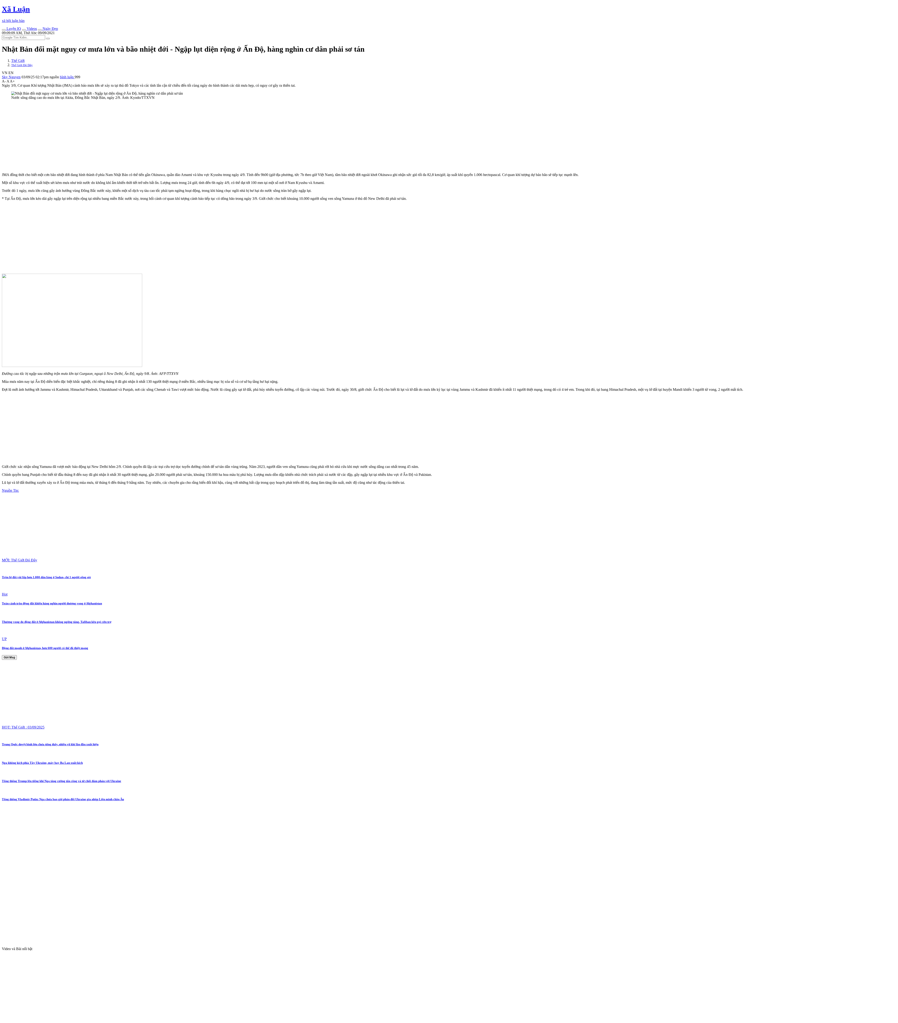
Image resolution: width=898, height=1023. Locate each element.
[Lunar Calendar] (40, 30)
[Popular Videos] (24, 30)
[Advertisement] (142, 136)
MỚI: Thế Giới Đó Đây (19, 560)
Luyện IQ (13, 29)
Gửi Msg (9, 657)
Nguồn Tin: (10, 490)
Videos (31, 29)
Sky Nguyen (11, 77)
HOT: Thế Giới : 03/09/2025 (23, 727)
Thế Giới (18, 61)
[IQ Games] (4, 30)
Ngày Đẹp (50, 29)
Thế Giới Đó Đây (22, 65)
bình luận (67, 77)
